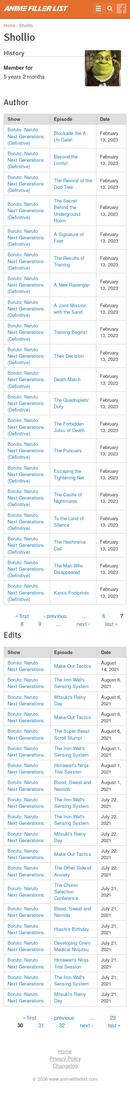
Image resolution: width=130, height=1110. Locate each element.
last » (111, 623)
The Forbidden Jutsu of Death (69, 427)
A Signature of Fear (69, 237)
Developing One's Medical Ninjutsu (72, 946)
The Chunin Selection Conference (66, 891)
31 (41, 1025)
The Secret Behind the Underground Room (67, 210)
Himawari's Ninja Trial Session (71, 768)
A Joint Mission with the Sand (70, 308)
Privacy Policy (65, 1058)
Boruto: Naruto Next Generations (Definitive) (26, 136)
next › (83, 623)
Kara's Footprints (71, 592)
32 (62, 1025)
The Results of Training (69, 261)
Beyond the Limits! (66, 159)
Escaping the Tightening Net (69, 474)
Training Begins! (70, 331)
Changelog (65, 1065)
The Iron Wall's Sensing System (71, 682)
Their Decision (69, 355)
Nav (98, 8)
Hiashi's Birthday (71, 929)
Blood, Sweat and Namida (72, 785)
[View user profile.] (103, 84)
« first (22, 615)
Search (110, 8)
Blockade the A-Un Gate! (70, 136)
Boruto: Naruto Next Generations (26, 665)
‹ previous (55, 615)
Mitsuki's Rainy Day (70, 700)
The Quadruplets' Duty (71, 403)
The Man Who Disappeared (68, 568)
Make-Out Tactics (72, 665)
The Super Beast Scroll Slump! (72, 734)
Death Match (67, 379)
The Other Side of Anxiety (72, 871)
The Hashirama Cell (70, 545)
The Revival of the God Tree (73, 183)
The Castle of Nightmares (68, 497)
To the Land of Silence (69, 521)
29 (113, 1017)
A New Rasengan (72, 284)
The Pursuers (68, 450)
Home (10, 25)
